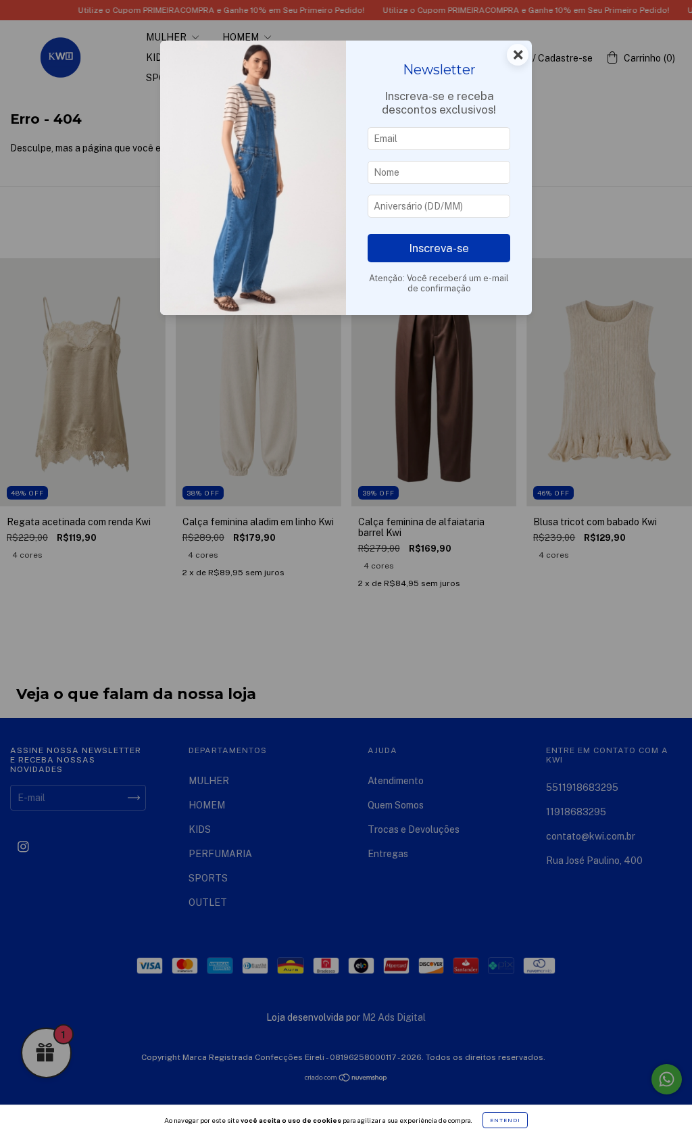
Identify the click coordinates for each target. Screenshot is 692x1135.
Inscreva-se (439, 248)
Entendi (505, 1120)
